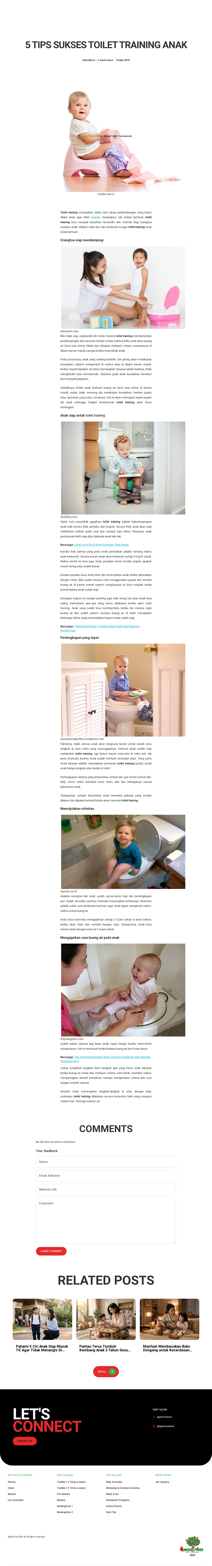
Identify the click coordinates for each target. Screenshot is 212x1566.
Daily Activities (114, 1482)
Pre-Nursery (63, 1494)
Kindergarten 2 (65, 1512)
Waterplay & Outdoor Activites (123, 1488)
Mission (12, 1494)
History (12, 1482)
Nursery (61, 1500)
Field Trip (111, 1512)
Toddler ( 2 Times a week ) (71, 1482)
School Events (114, 1506)
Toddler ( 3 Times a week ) (71, 1488)
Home (83, 136)
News (91, 136)
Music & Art (112, 1494)
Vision (11, 1488)
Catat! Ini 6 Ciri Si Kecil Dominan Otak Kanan (101, 544)
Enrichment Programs (117, 1500)
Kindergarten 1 (65, 1506)
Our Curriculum (15, 1500)
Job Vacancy (162, 1482)
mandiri (95, 217)
